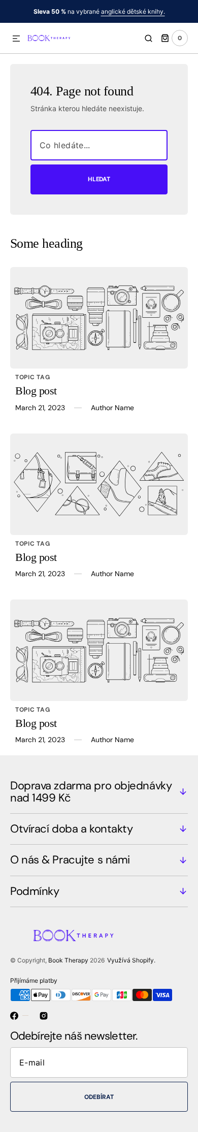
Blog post (36, 390)
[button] (16, 39)
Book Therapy (68, 960)
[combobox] (99, 145)
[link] (99, 318)
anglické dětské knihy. (133, 11)
